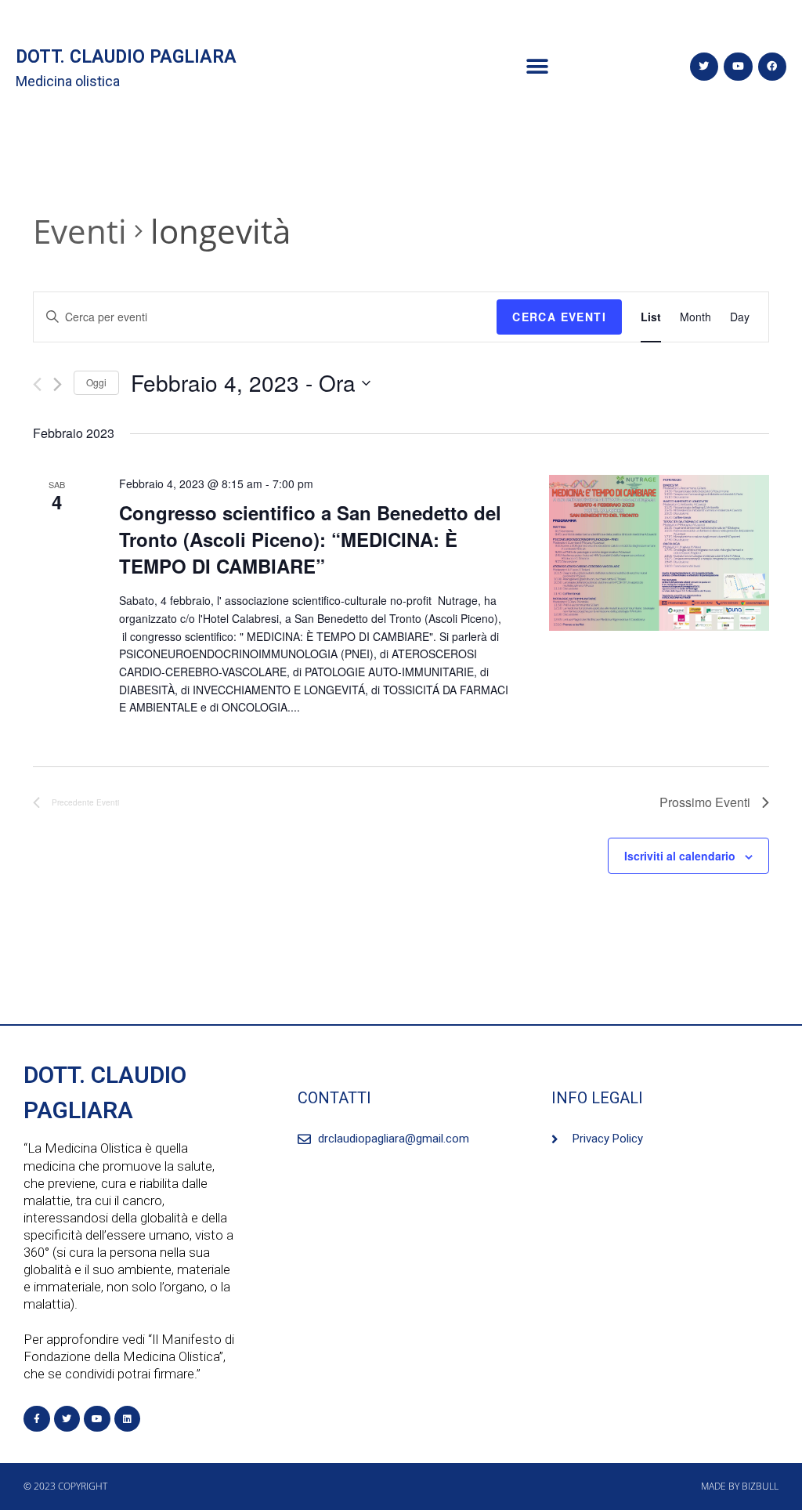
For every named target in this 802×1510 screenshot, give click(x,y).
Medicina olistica (68, 81)
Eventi (80, 230)
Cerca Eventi (559, 316)
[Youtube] (738, 67)
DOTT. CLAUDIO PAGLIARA (126, 56)
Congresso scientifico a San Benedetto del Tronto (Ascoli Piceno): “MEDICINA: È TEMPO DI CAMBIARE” (310, 539)
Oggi (96, 382)
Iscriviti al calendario (679, 856)
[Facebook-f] (36, 1419)
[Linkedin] (127, 1419)
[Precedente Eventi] (37, 384)
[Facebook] (772, 67)
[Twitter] (704, 67)
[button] (537, 67)
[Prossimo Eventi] (57, 384)
